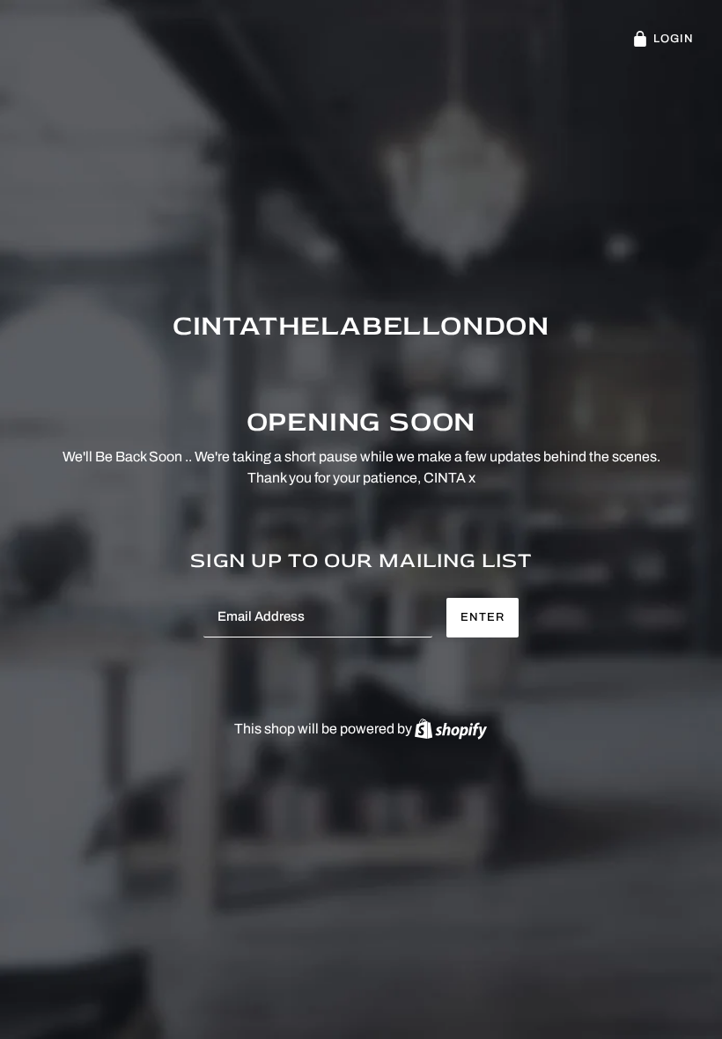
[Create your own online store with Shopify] (451, 728)
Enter (482, 617)
